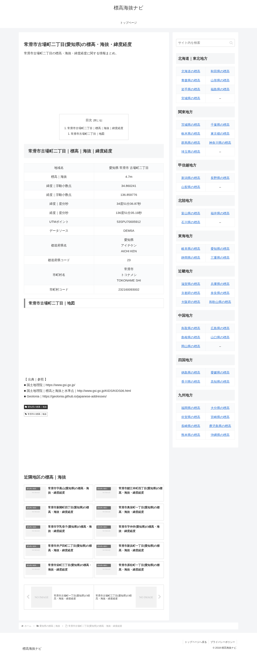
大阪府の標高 (190, 302)
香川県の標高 (190, 381)
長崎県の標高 (190, 426)
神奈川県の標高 (220, 143)
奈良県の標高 (220, 293)
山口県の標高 (220, 337)
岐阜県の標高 (190, 248)
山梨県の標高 (190, 187)
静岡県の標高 (190, 257)
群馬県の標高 (190, 143)
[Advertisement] (94, 84)
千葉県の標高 (220, 124)
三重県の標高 (220, 257)
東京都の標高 (220, 133)
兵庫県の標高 (220, 284)
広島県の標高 (220, 328)
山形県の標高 (220, 80)
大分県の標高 (220, 408)
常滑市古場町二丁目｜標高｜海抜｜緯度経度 (95, 128)
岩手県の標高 (190, 89)
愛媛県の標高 (220, 372)
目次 (89, 120)
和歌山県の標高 (220, 302)
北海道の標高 (190, 71)
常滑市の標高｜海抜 (37, 414)
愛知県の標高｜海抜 (37, 407)
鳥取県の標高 (190, 328)
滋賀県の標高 (190, 284)
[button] (231, 43)
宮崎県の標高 (220, 417)
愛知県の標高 (220, 248)
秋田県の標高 (220, 71)
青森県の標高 (190, 80)
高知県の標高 (220, 381)
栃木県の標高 (190, 133)
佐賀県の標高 (190, 417)
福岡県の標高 (190, 408)
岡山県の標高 (190, 346)
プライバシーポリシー (222, 642)
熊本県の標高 (190, 435)
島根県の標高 (190, 337)
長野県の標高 (220, 178)
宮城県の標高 (190, 98)
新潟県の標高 (190, 178)
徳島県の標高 (190, 372)
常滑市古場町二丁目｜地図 (87, 133)
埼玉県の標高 (190, 151)
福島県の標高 (220, 89)
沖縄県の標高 (220, 435)
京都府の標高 (190, 293)
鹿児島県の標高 (220, 426)
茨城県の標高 (190, 124)
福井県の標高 (220, 213)
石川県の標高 (190, 222)
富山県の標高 (190, 213)
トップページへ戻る (196, 642)
